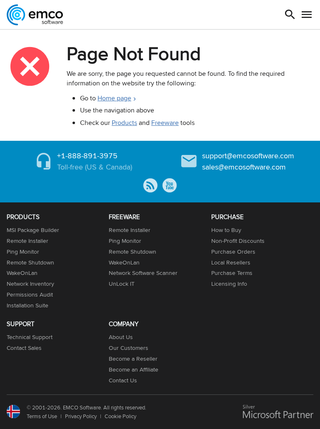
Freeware (165, 122)
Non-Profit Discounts (238, 241)
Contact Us (123, 380)
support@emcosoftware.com (248, 155)
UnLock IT (122, 283)
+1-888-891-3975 (87, 155)
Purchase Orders (233, 251)
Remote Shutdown (30, 262)
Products (124, 122)
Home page (114, 98)
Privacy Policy (81, 416)
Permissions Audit (30, 294)
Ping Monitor (23, 251)
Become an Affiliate (133, 369)
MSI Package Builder (33, 230)
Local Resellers (230, 262)
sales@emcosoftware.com (244, 167)
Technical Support (29, 337)
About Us (121, 337)
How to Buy (226, 230)
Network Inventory (30, 283)
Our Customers (128, 348)
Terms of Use (42, 416)
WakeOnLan (22, 273)
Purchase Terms (231, 273)
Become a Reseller (133, 358)
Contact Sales (24, 348)
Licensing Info (229, 283)
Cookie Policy (120, 416)
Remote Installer (27, 241)
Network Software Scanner (143, 273)
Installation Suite (27, 305)
